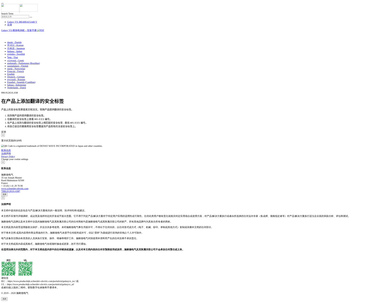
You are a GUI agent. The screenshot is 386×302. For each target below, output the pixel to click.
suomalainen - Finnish (17, 66)
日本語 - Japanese (16, 48)
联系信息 (6, 150)
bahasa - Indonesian (16, 85)
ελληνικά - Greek (15, 60)
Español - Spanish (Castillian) (21, 82)
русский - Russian (16, 79)
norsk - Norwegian (16, 68)
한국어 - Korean (15, 45)
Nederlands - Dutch (16, 87)
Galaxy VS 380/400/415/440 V (22, 22)
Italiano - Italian (14, 51)
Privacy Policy (8, 156)
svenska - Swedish (16, 54)
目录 (9, 24)
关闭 (4, 194)
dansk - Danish (14, 42)
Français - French (15, 71)
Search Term (7, 13)
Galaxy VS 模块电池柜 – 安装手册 (19, 30)
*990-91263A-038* (10, 191)
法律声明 (6, 153)
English (10, 74)
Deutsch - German (16, 77)
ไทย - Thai (12, 57)
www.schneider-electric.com (14, 188)
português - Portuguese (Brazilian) (23, 63)
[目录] (2, 34)
